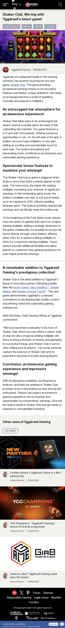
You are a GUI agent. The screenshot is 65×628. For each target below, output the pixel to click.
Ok (62, 624)
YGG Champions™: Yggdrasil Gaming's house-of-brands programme (32, 525)
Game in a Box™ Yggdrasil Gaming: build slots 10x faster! (33, 575)
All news (11, 430)
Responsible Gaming (19, 597)
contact (34, 602)
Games (38, 26)
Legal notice (41, 597)
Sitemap (48, 592)
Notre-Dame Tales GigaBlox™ (31, 287)
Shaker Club (18, 85)
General (26, 26)
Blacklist (56, 597)
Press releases (11, 26)
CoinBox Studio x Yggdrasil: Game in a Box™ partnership (36, 474)
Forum (36, 592)
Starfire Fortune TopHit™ (31, 291)
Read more (53, 624)
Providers (50, 26)
